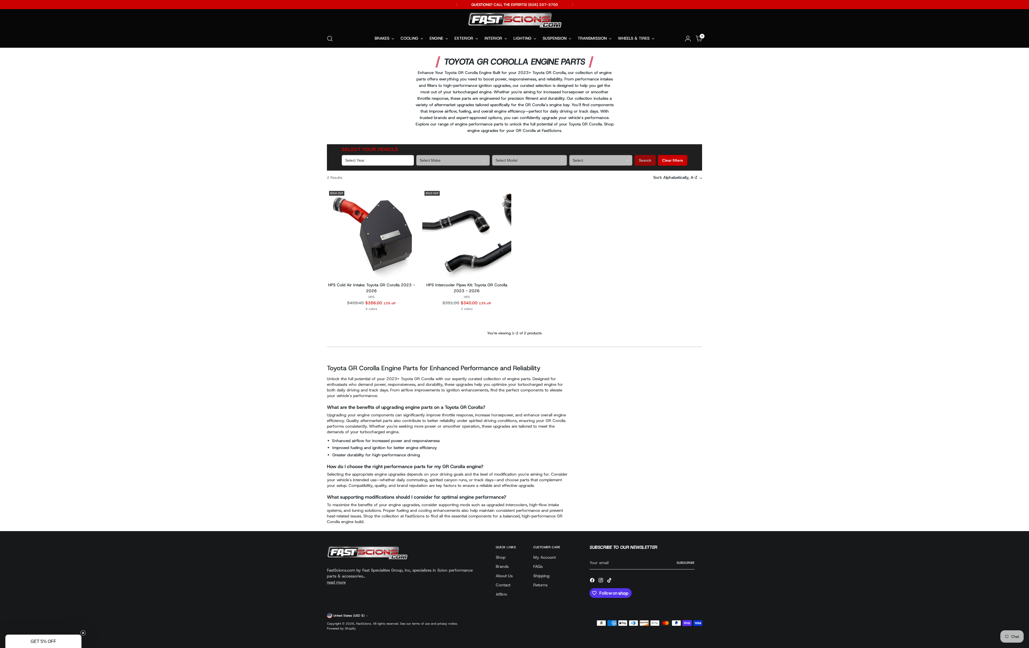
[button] (43, 641)
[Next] (572, 4)
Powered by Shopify (341, 628)
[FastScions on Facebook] (593, 581)
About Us (504, 576)
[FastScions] (514, 20)
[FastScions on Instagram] (601, 581)
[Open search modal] (330, 38)
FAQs (538, 566)
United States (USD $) (348, 615)
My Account (544, 557)
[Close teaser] (83, 633)
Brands (502, 566)
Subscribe (686, 563)
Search (645, 160)
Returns (540, 585)
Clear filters (672, 160)
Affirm (501, 594)
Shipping (541, 576)
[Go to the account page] (688, 38)
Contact (503, 585)
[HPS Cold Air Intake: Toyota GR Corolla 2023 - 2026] (371, 233)
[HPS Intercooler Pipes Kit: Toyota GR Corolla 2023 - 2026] (466, 233)
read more (336, 582)
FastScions (363, 623)
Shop (500, 557)
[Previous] (457, 4)
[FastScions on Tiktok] (610, 581)
